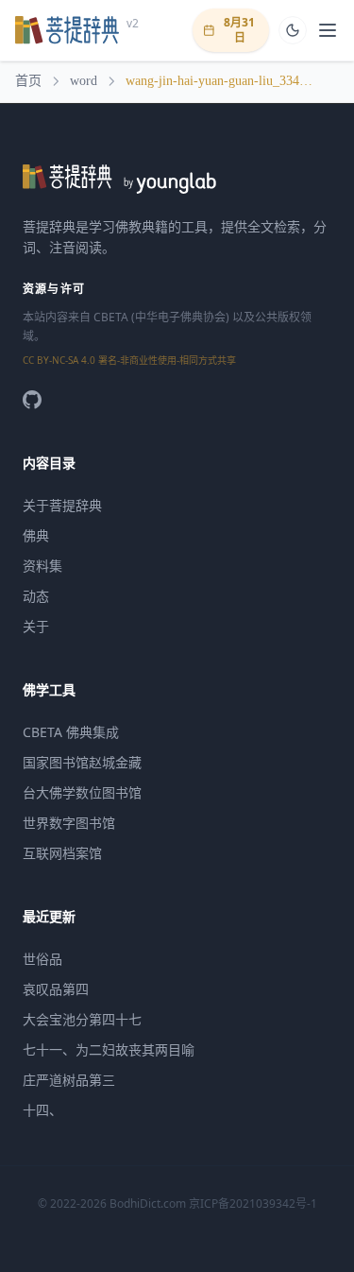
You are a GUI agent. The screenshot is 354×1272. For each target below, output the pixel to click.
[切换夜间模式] (292, 30)
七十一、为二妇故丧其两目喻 (108, 1049)
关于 (36, 626)
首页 (28, 81)
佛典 (36, 535)
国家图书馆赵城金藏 (82, 762)
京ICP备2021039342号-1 (253, 1203)
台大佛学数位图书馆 (82, 792)
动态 (36, 596)
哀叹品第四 (56, 989)
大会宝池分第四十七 (82, 1019)
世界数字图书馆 (69, 823)
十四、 (42, 1110)
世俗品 (42, 959)
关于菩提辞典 (62, 505)
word (83, 81)
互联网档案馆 (62, 853)
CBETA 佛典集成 (71, 732)
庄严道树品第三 (69, 1080)
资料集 (42, 566)
